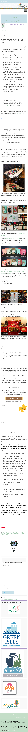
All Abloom (9, 273)
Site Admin (18, 717)
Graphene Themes (11, 730)
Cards (6, 30)
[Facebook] (1, 1)
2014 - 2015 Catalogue (10, 29)
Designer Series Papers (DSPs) (12, 238)
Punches (6, 534)
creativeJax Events (15, 533)
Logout (25, 717)
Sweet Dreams (4, 271)
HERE (7, 99)
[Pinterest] (4, 1)
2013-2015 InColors (7, 532)
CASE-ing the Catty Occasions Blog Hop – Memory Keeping (14, 20)
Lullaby (3, 273)
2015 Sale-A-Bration (18, 29)
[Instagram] (6, 1)
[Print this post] (25, 32)
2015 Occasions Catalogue (18, 532)
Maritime (21, 271)
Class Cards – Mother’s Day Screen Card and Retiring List (15, 16)
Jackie (3, 29)
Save (3, 527)
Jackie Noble (4, 10)
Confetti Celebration (14, 271)
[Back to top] (25, 729)
